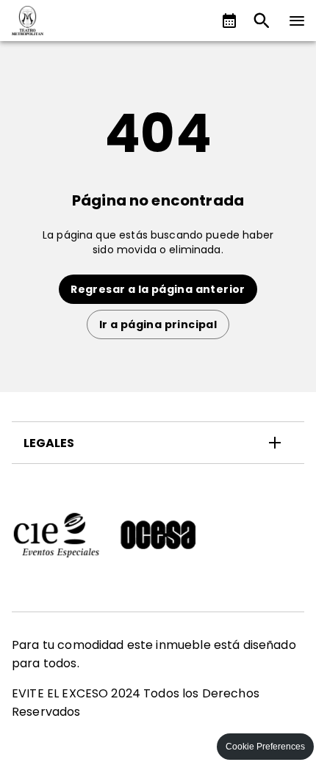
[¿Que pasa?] (229, 20)
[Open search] (261, 20)
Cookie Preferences (265, 746)
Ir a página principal (158, 324)
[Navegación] (297, 20)
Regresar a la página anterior (158, 289)
